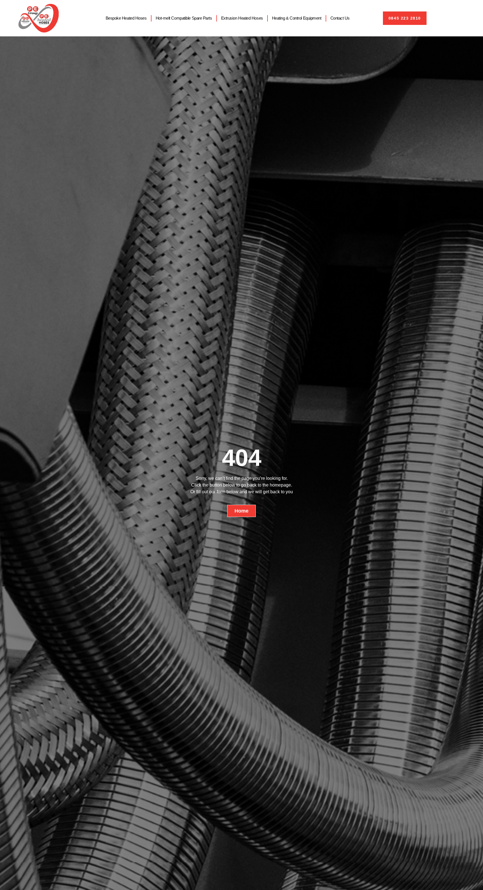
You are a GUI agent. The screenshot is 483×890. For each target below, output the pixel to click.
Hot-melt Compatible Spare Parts (184, 18)
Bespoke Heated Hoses (126, 18)
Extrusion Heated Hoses (242, 18)
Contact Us (340, 18)
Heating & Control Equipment (296, 18)
